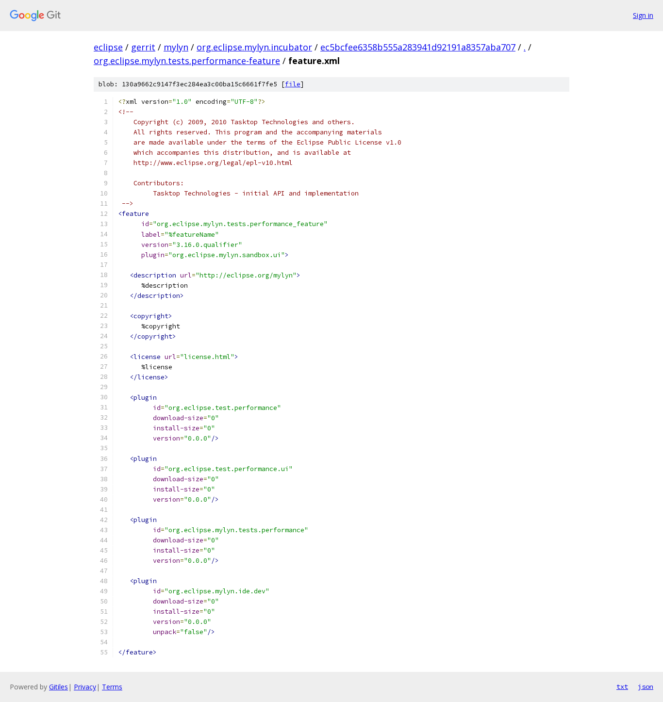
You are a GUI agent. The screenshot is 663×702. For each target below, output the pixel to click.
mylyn (176, 47)
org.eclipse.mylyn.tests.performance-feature (187, 60)
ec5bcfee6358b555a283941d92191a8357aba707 (417, 47)
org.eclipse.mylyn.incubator (254, 47)
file (292, 84)
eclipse (108, 47)
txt (622, 686)
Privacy (85, 686)
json (645, 686)
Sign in (643, 15)
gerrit (143, 47)
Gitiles (58, 686)
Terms (112, 686)
